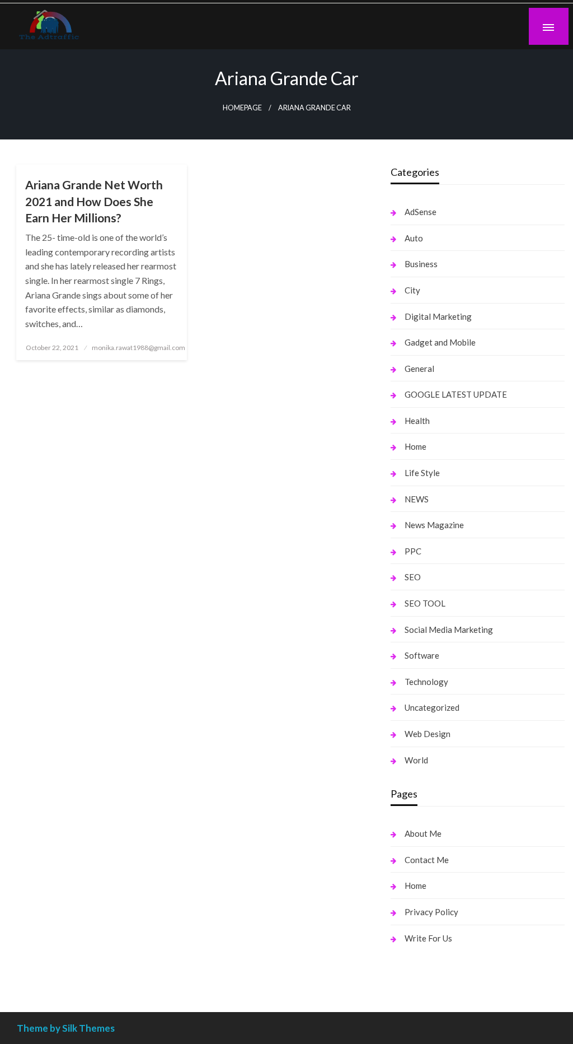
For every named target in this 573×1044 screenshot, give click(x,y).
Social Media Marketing (449, 629)
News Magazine (434, 525)
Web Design (427, 734)
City (412, 290)
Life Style (422, 473)
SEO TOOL (425, 603)
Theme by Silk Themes (66, 1028)
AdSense (420, 212)
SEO (413, 577)
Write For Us (428, 938)
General (419, 368)
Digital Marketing (438, 316)
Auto (414, 238)
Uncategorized (432, 707)
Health (417, 421)
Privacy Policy (431, 912)
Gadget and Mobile (440, 342)
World (416, 760)
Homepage (242, 108)
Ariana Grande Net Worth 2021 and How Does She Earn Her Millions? (94, 201)
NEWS (417, 499)
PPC (413, 551)
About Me (423, 833)
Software (422, 655)
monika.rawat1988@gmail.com (138, 347)
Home (415, 446)
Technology (426, 682)
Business (421, 264)
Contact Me (427, 860)
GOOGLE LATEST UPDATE (456, 394)
